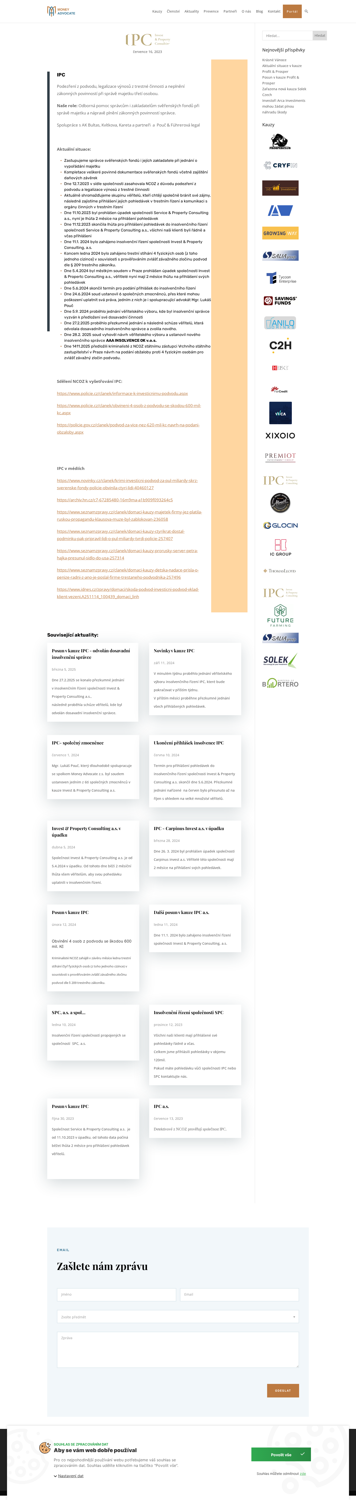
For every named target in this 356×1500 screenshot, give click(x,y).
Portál (292, 11)
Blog (259, 11)
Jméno (66, 1294)
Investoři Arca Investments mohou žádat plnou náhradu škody (283, 106)
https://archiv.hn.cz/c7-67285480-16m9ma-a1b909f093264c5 (115, 500)
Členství (173, 11)
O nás (246, 11)
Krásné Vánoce (274, 60)
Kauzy (157, 11)
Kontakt (274, 11)
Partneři (230, 11)
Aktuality (192, 11)
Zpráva (66, 1338)
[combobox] (178, 1316)
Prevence (211, 11)
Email (188, 1294)
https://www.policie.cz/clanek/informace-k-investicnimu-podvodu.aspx (122, 393)
